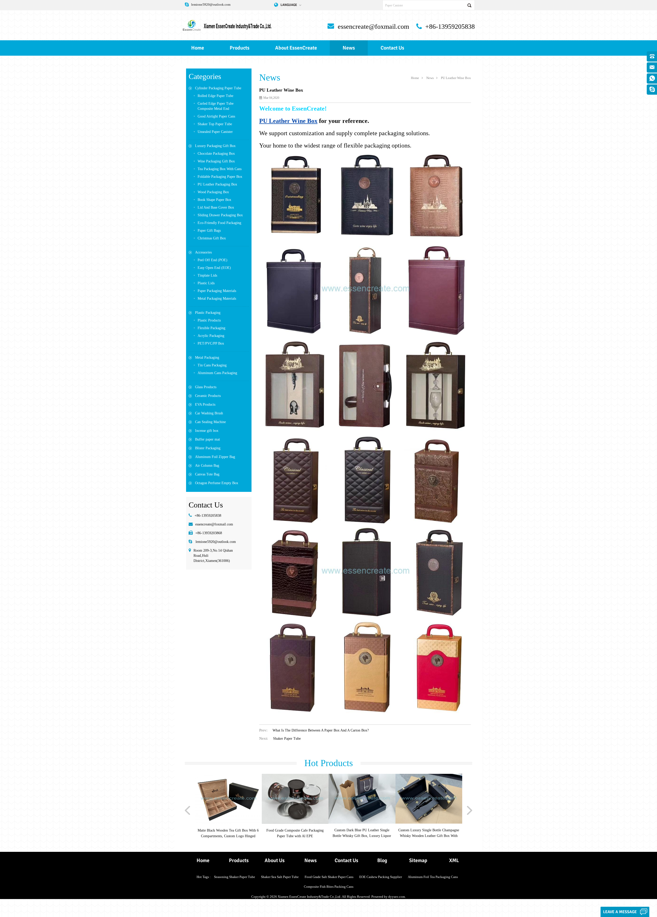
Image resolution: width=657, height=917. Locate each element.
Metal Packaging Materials (217, 298)
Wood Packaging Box (213, 192)
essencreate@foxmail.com (373, 26)
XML (454, 860)
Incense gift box (206, 431)
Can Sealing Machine (210, 422)
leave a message (620, 911)
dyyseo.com (396, 897)
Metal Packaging (207, 357)
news (349, 48)
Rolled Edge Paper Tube (215, 96)
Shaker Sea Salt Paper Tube (280, 877)
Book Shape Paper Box (214, 200)
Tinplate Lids (207, 275)
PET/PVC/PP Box (211, 343)
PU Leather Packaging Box (217, 184)
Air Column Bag (207, 465)
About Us (275, 860)
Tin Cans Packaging (212, 365)
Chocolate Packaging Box (216, 153)
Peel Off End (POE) (212, 260)
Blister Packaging (207, 448)
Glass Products (205, 387)
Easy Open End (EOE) (214, 268)
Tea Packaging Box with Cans (219, 169)
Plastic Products (209, 320)
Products (239, 48)
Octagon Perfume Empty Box (216, 483)
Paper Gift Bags (209, 230)
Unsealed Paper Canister (215, 132)
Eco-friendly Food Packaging (219, 223)
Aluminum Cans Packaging (217, 373)
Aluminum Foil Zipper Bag (215, 457)
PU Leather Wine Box (456, 78)
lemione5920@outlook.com (210, 4)
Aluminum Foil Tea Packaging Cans (433, 877)
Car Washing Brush (209, 413)
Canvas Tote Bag (207, 474)
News (310, 860)
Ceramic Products (208, 396)
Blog (382, 860)
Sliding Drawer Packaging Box (220, 215)
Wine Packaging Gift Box (216, 161)
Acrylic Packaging (211, 336)
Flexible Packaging (211, 328)
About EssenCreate (296, 48)
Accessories (203, 252)
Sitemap (418, 860)
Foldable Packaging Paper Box (220, 177)
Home (197, 48)
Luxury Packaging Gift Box (215, 146)
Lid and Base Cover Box (216, 207)
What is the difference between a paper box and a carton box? (321, 730)
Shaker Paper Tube (287, 738)
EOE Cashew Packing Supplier (380, 877)
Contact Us (392, 48)
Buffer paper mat (207, 439)
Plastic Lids (206, 283)
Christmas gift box (212, 238)
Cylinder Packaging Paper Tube (218, 88)
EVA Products (205, 404)
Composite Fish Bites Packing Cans (328, 887)
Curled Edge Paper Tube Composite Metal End (216, 106)
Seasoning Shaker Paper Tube (234, 877)
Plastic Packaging (207, 313)
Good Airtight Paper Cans (216, 116)
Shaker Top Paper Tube (215, 124)
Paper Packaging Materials (217, 291)
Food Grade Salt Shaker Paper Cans (329, 877)
